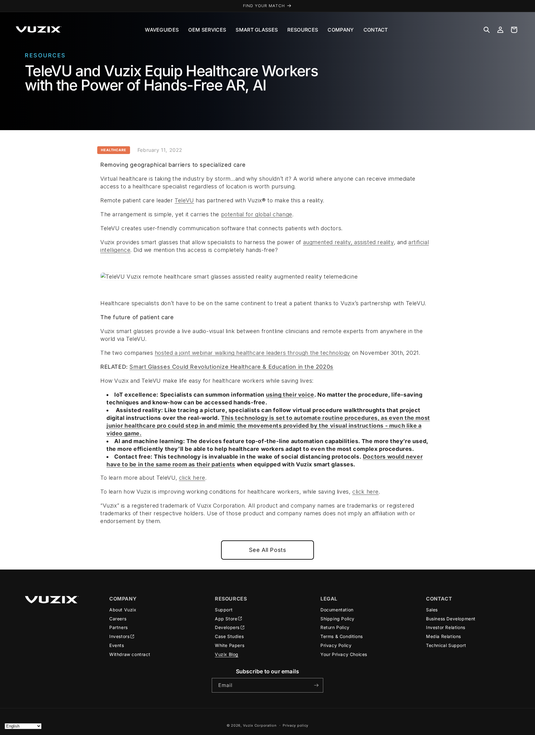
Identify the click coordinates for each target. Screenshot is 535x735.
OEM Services (207, 29)
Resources (302, 29)
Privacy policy (295, 725)
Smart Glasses (257, 29)
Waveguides (162, 29)
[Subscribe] (316, 685)
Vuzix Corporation (260, 725)
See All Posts (267, 550)
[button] (487, 30)
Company (341, 29)
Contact (375, 29)
